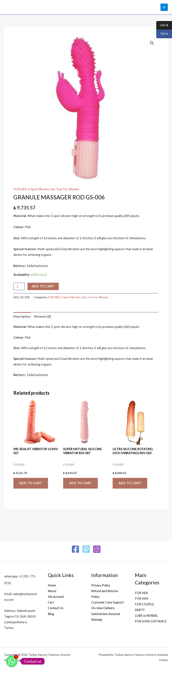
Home (52, 585)
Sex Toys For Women (65, 189)
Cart (51, 602)
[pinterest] (86, 549)
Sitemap (96, 619)
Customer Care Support (107, 602)
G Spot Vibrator (38, 189)
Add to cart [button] (30, 483)
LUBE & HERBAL (146, 615)
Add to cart (43, 286)
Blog (51, 614)
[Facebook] (75, 549)
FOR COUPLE (144, 604)
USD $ (162, 25)
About (52, 591)
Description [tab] (22, 316)
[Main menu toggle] (164, 7)
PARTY (140, 610)
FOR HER (19, 189)
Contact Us (55, 608)
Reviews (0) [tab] (42, 316)
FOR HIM (141, 598)
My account (56, 596)
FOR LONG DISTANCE (151, 621)
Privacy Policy (100, 585)
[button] (152, 43)
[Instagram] (97, 549)
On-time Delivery (103, 608)
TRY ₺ (162, 34)
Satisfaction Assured (105, 614)
